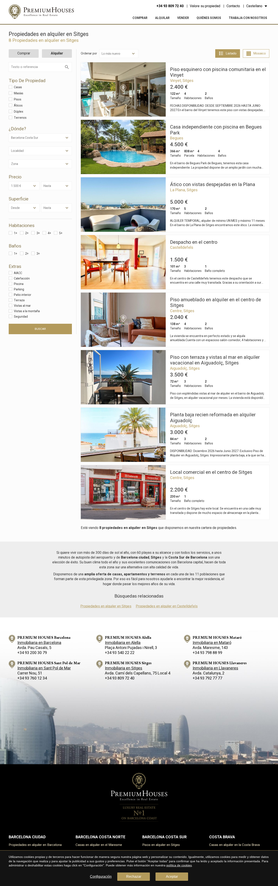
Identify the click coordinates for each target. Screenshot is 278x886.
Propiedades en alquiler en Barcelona (35, 844)
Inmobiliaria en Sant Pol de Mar (44, 668)
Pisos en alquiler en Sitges (161, 844)
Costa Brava (222, 837)
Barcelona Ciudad (27, 837)
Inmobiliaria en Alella (123, 643)
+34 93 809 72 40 (170, 6)
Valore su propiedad (205, 6)
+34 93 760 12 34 (32, 678)
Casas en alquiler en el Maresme (99, 844)
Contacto (233, 6)
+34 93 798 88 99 (207, 653)
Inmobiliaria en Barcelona (39, 643)
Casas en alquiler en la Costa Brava (234, 844)
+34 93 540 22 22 (119, 653)
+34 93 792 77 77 (207, 678)
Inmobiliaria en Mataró (212, 643)
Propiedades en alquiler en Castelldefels (167, 606)
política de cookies (179, 865)
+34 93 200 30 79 (32, 653)
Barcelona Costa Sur (164, 837)
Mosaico (259, 53)
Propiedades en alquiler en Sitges (105, 606)
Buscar (40, 329)
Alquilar (162, 18)
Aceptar (172, 876)
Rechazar (133, 876)
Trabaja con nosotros (248, 18)
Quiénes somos (209, 18)
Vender (183, 18)
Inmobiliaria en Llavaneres (215, 668)
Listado (231, 53)
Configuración (101, 876)
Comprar (139, 18)
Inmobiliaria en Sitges (123, 668)
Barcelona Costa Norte (100, 837)
